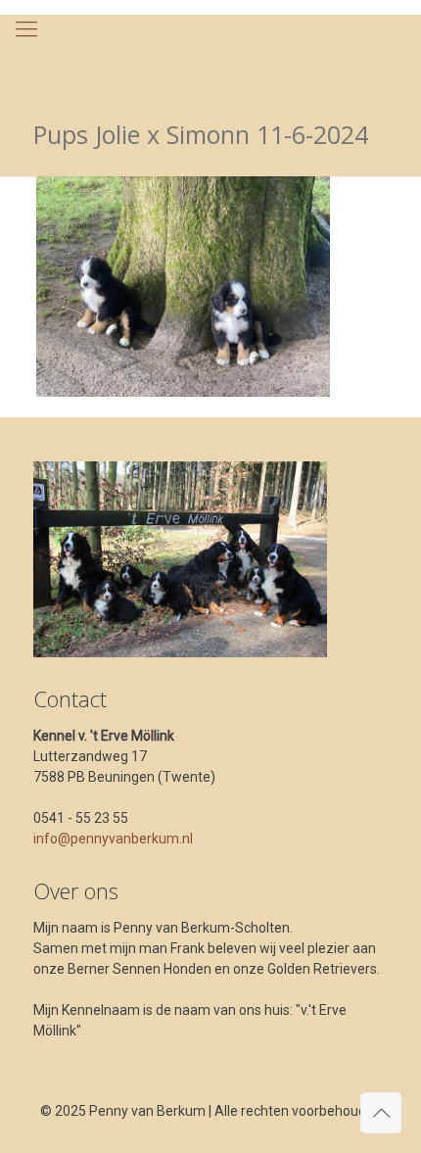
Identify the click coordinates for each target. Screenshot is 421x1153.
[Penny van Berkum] (210, 53)
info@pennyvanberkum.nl (113, 838)
